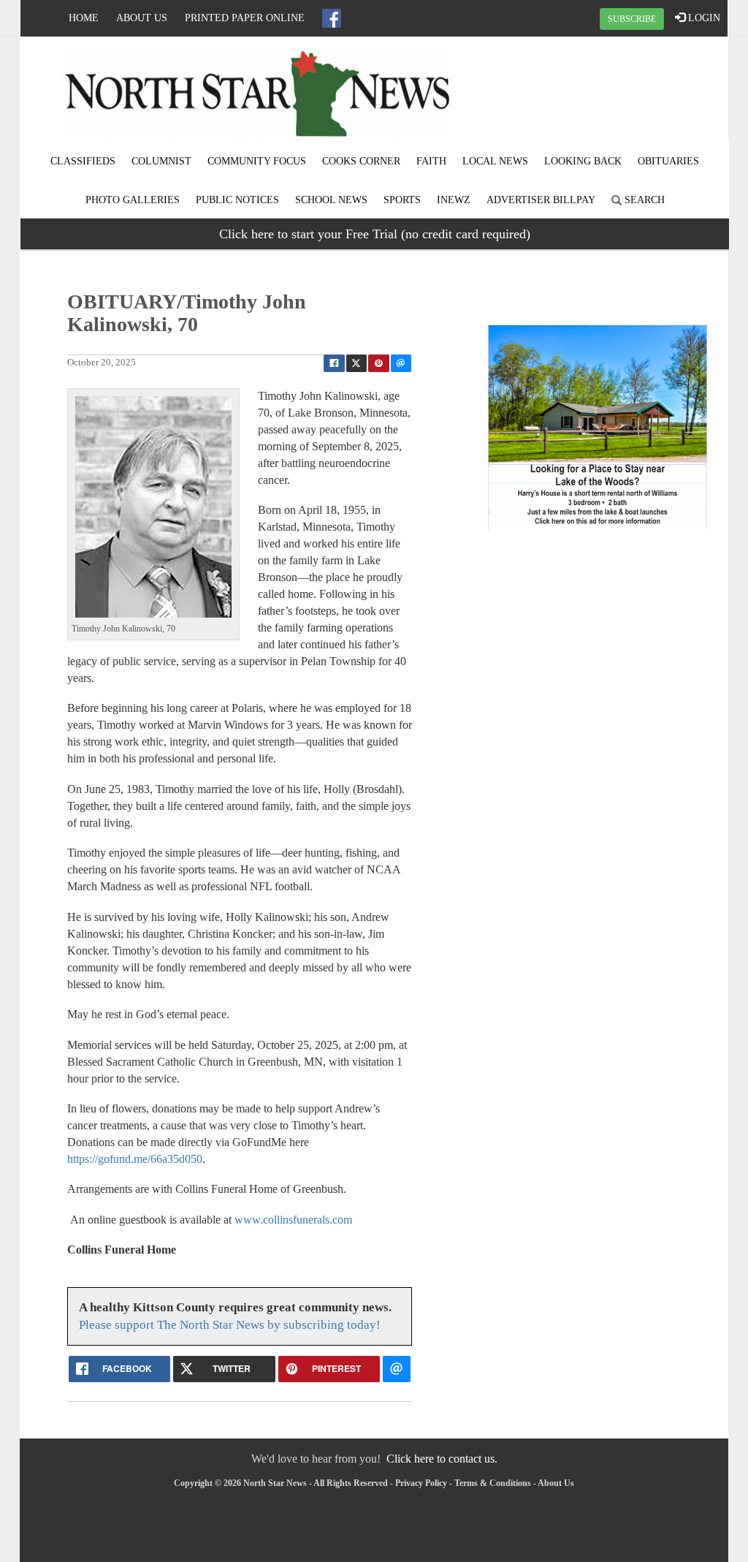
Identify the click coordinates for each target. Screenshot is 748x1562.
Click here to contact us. (441, 1458)
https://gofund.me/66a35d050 (134, 1159)
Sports (402, 199)
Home (84, 17)
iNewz (453, 199)
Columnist (161, 161)
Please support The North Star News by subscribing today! (230, 1325)
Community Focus (256, 161)
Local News (495, 161)
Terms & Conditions (492, 1483)
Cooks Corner (361, 161)
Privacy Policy (421, 1483)
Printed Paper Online (245, 17)
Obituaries (668, 161)
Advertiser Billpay (540, 199)
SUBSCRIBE (632, 19)
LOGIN (702, 17)
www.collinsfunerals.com (293, 1219)
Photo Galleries (132, 199)
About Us (141, 17)
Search (643, 199)
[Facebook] (331, 18)
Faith (431, 161)
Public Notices (237, 199)
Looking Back (583, 161)
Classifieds (82, 161)
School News (331, 199)
